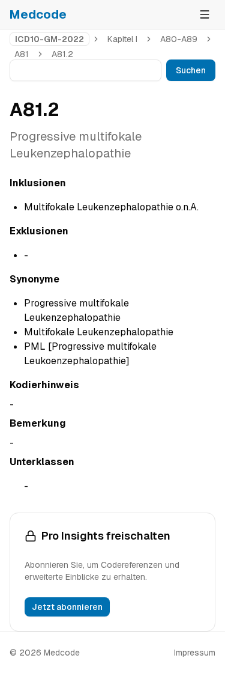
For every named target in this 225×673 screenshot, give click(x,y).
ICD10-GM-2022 (49, 39)
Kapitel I (122, 39)
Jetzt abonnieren (67, 606)
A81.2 (62, 54)
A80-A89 (178, 39)
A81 (21, 54)
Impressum (194, 652)
